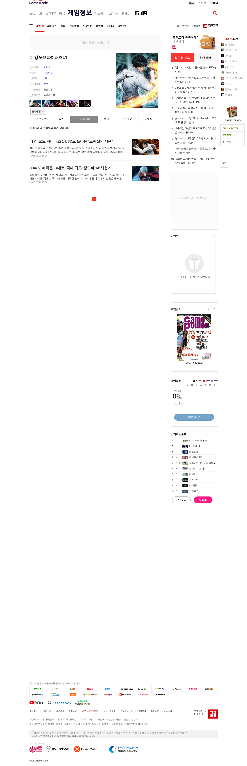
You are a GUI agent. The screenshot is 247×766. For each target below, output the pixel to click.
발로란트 (194, 451)
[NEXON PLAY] (125, 689)
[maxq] (193, 689)
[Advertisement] (14, 56)
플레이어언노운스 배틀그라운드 (206, 463)
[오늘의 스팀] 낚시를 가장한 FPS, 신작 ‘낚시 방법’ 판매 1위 (195, 160)
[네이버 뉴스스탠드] (84, 702)
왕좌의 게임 (231, 50)
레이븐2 (229, 67)
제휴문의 (47, 711)
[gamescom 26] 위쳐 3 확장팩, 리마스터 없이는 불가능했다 (196, 140)
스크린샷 (127, 119)
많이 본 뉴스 (182, 57)
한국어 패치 (231, 89)
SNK (46, 78)
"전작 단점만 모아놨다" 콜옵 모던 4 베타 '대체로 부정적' (196, 150)
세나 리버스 (231, 61)
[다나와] (142, 689)
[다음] (73, 689)
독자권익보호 (109, 711)
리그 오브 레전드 (198, 440)
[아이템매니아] (56, 694)
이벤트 (175, 235)
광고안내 (60, 711)
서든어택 (194, 479)
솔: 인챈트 (230, 44)
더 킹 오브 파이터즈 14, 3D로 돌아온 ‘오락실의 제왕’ (71, 141)
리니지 (192, 474)
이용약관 (73, 711)
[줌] (108, 689)
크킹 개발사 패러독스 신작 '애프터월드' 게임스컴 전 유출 (196, 110)
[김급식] (73, 694)
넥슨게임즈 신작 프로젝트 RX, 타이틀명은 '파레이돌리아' (196, 130)
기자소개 (168, 711)
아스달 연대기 (232, 72)
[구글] (56, 689)
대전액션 (48, 72)
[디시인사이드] (160, 694)
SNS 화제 (206, 57)
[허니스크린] (91, 694)
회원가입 (202, 2)
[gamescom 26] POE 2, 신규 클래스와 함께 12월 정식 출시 (196, 120)
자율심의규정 (127, 711)
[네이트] (91, 689)
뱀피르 (228, 55)
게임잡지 (176, 309)
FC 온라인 (194, 446)
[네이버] (38, 689)
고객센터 (142, 711)
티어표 (228, 83)
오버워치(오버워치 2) (200, 468)
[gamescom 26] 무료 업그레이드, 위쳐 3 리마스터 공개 (196, 79)
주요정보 (41, 119)
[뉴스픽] (108, 694)
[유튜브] (38, 702)
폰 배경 (229, 95)
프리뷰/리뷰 (84, 119)
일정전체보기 (194, 417)
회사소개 (33, 711)
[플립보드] (125, 694)
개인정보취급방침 (90, 711)
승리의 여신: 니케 (234, 78)
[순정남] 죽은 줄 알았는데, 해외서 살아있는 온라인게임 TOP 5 (195, 99)
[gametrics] (38, 694)
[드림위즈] (209, 689)
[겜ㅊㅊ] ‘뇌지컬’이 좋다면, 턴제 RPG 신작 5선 (196, 69)
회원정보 (155, 711)
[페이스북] (65, 702)
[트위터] (51, 702)
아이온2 (193, 485)
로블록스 (194, 491)
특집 (106, 119)
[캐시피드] (142, 694)
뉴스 (61, 119)
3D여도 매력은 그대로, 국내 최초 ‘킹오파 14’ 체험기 (70, 168)
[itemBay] (160, 689)
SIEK (46, 83)
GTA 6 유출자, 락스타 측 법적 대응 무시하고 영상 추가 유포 (196, 89)
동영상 (148, 119)
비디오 (47, 67)
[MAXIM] (177, 689)
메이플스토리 (196, 457)
